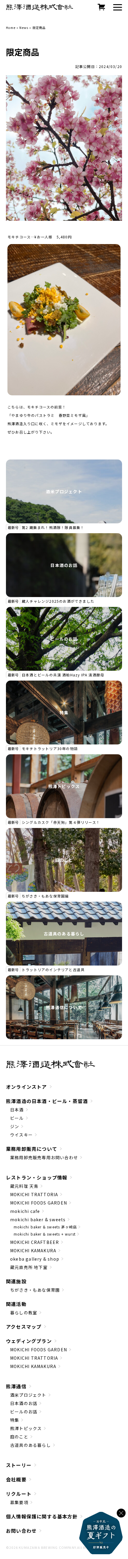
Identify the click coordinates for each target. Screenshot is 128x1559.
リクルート (19, 1493)
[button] (117, 7)
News (23, 27)
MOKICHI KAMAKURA (33, 1250)
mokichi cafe (25, 1211)
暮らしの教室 (23, 1313)
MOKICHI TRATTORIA (34, 1194)
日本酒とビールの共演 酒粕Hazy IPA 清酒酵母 (63, 674)
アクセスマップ (23, 1326)
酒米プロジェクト (64, 491)
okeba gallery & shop (34, 1259)
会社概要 (16, 1479)
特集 (64, 712)
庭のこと (64, 860)
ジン (14, 1126)
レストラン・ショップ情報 (36, 1177)
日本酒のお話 (63, 565)
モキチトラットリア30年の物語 (50, 748)
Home (10, 27)
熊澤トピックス (64, 786)
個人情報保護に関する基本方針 (42, 1516)
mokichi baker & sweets (37, 1219)
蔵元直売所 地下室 (29, 1267)
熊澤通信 (16, 1386)
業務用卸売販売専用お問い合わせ (44, 1157)
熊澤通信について (64, 1007)
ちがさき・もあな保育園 (35, 1290)
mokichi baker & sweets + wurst (45, 1233)
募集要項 (19, 1502)
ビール (17, 1118)
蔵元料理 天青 (24, 1186)
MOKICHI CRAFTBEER (34, 1242)
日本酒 (17, 1110)
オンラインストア (26, 1086)
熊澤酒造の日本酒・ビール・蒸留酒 (47, 1101)
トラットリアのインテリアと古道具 (53, 969)
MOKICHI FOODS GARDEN (38, 1203)
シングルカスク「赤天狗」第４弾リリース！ (61, 822)
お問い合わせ (21, 1530)
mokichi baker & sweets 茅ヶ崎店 (45, 1226)
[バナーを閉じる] (121, 1513)
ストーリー (19, 1465)
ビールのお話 (63, 639)
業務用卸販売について (31, 1148)
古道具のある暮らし (64, 934)
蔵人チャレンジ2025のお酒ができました (58, 601)
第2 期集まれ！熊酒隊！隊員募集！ (53, 527)
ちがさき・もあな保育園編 (45, 895)
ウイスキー (21, 1135)
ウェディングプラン (29, 1340)
